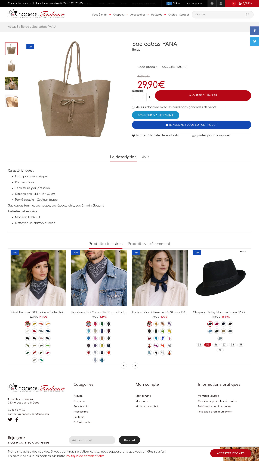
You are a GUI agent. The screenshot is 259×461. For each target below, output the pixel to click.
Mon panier (143, 401)
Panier (123, 3)
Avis (145, 157)
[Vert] (27, 345)
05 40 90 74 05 (73, 3)
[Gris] (88, 324)
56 (215, 344)
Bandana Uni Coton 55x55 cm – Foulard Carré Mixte (109, 312)
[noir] (27, 338)
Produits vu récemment (149, 244)
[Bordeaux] (27, 324)
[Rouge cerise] (149, 345)
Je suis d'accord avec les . (176, 107)
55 (207, 344)
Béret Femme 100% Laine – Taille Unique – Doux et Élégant (52, 312)
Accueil (78, 396)
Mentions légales (208, 396)
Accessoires (81, 412)
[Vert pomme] (48, 345)
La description (123, 157)
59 (240, 344)
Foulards (79, 417)
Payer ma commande (144, 3)
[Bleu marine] (48, 338)
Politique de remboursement (215, 412)
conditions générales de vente (194, 107)
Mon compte (85, 3)
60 (220, 350)
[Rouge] (34, 331)
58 (232, 344)
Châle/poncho (82, 422)
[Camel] (102, 338)
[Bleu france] (102, 331)
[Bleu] (156, 338)
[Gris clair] (34, 360)
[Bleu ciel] (149, 353)
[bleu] (41, 331)
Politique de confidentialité (214, 406)
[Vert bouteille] (27, 353)
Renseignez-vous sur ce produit (193, 125)
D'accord (129, 440)
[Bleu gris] (220, 338)
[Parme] (169, 324)
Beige (136, 49)
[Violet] (95, 345)
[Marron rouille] (34, 353)
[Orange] (108, 353)
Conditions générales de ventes (217, 401)
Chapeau (79, 401)
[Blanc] (27, 331)
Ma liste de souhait (147, 406)
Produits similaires (105, 244)
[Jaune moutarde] (48, 324)
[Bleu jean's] (108, 345)
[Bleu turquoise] (88, 338)
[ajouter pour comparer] (38, 293)
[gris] (41, 345)
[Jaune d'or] (169, 331)
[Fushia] (48, 353)
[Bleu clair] (88, 331)
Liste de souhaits (106, 3)
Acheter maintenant (156, 115)
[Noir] (108, 324)
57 (224, 344)
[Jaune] (34, 324)
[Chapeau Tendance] (36, 17)
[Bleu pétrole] (48, 331)
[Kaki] (41, 353)
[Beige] (34, 345)
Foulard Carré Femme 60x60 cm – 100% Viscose (165, 312)
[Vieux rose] (149, 338)
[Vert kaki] (108, 338)
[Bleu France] (162, 338)
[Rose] (41, 338)
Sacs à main (81, 406)
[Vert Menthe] (41, 360)
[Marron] (34, 338)
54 (199, 344)
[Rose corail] (41, 324)
